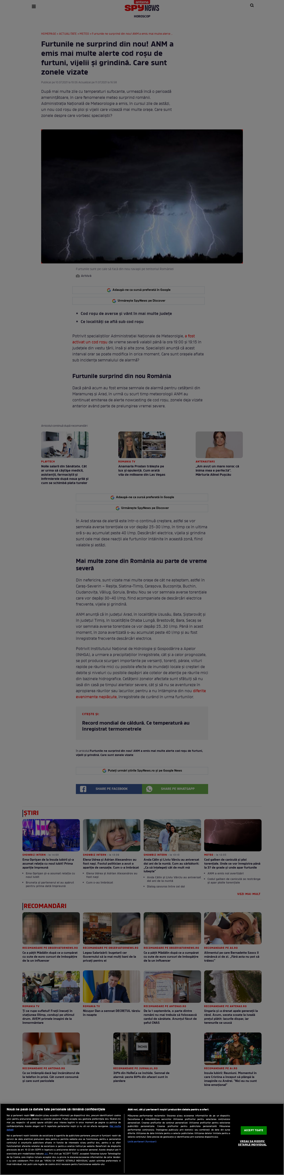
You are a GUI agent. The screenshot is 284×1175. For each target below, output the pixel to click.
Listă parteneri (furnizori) (142, 1142)
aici (46, 1154)
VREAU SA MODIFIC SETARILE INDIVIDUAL (252, 1143)
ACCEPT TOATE (253, 1130)
